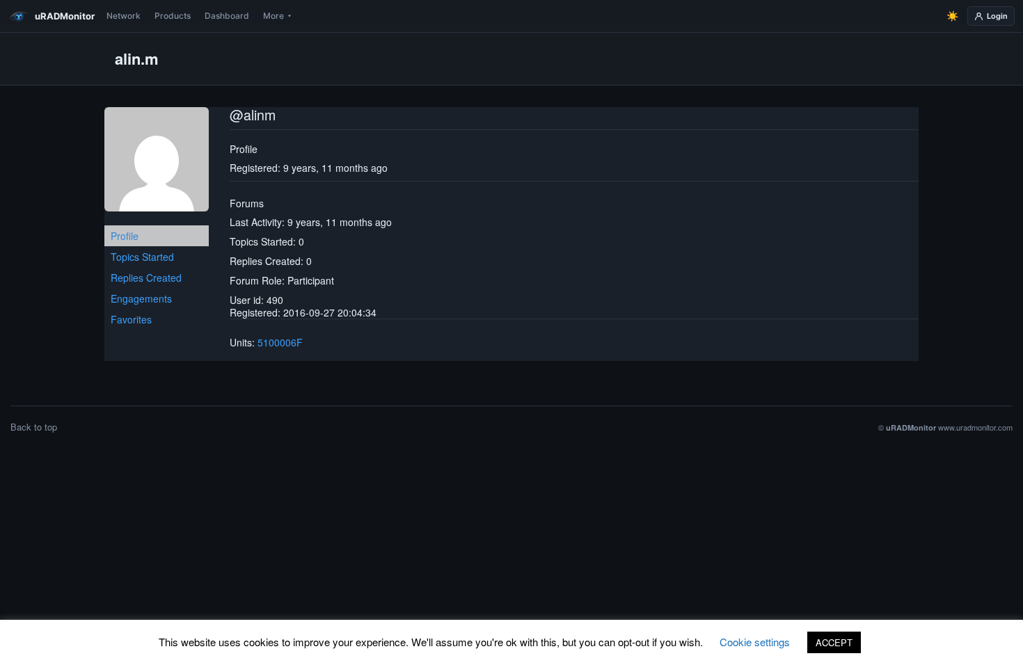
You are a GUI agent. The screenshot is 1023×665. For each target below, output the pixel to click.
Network (123, 15)
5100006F (280, 342)
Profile (124, 236)
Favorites (131, 319)
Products (172, 15)
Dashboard (227, 15)
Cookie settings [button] (755, 641)
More (273, 15)
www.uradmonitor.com (975, 427)
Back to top (33, 426)
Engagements (141, 298)
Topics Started (142, 257)
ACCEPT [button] (834, 642)
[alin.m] (156, 165)
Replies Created (146, 278)
